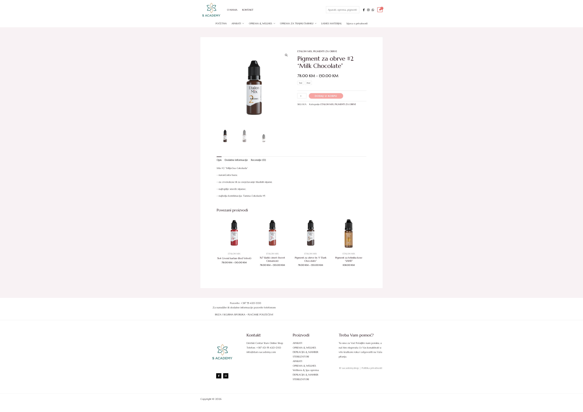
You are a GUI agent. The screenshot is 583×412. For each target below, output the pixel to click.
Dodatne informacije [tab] (236, 159)
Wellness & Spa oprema (306, 370)
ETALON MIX (304, 51)
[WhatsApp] (373, 10)
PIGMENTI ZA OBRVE (325, 51)
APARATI (236, 23)
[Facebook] (363, 10)
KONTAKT (247, 9)
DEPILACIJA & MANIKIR (305, 351)
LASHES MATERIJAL (331, 23)
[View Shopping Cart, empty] (380, 9)
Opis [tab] (219, 159)
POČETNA (221, 23)
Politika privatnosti (372, 367)
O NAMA (232, 9)
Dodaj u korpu (326, 95)
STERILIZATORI (301, 356)
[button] (286, 55)
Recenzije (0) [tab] (258, 159)
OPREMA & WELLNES (260, 23)
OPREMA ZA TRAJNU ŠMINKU (296, 23)
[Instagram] (368, 10)
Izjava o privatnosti (357, 23)
